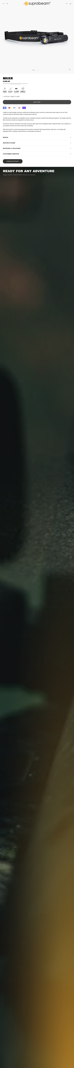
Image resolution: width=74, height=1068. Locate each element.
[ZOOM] (69, 69)
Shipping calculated (15, 83)
